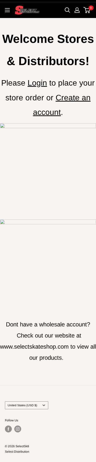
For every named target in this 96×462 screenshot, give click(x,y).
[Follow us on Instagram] (17, 429)
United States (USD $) (22, 405)
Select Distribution (17, 451)
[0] (87, 10)
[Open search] (67, 10)
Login (37, 82)
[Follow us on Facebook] (8, 429)
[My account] (77, 10)
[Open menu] (7, 10)
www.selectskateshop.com (34, 346)
